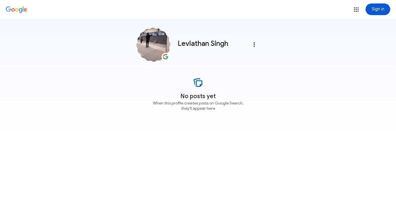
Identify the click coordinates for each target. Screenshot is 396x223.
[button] (356, 9)
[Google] (16, 9)
